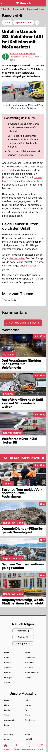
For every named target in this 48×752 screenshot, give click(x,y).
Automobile (9, 720)
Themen (28, 677)
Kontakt (28, 739)
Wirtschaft (29, 662)
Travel (27, 715)
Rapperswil (18, 9)
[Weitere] (37, 22)
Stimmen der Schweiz (34, 672)
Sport (6, 657)
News (6, 652)
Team (27, 734)
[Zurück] (1, 3)
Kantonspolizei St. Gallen (22, 53)
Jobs (6, 739)
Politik (27, 652)
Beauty (7, 725)
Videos (7, 667)
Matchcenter (30, 657)
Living (27, 700)
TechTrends (30, 720)
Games (7, 672)
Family (7, 710)
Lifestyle (8, 677)
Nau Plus (29, 667)
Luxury (28, 705)
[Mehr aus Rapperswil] (23, 458)
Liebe (6, 705)
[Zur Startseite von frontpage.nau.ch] (23, 3)
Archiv (7, 682)
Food (27, 710)
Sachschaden (17, 258)
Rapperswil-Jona (35, 9)
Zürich (6, 9)
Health (7, 700)
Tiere (6, 715)
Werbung (8, 734)
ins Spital (31, 265)
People (7, 662)
